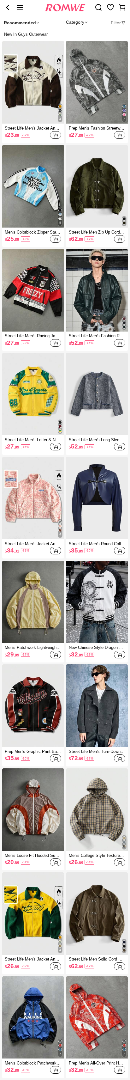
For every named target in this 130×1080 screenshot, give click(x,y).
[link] (98, 7)
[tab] (118, 22)
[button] (8, 7)
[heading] (65, 34)
